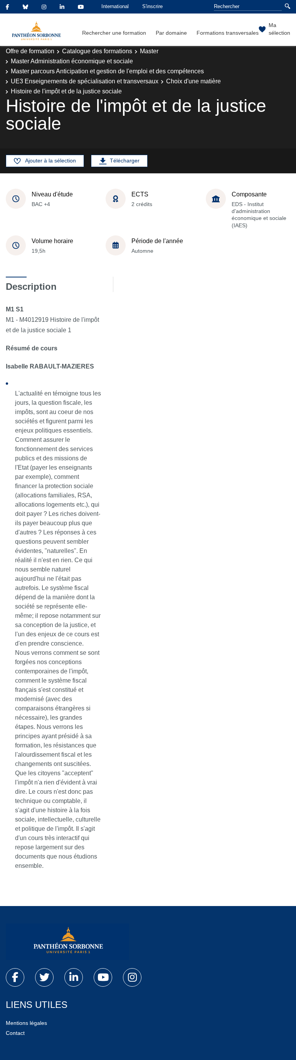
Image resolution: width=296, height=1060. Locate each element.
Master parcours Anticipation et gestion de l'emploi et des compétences (107, 71)
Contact (15, 1033)
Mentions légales (26, 1023)
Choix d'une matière (193, 81)
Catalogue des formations (97, 51)
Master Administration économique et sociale (72, 61)
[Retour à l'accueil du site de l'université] (67, 941)
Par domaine (171, 33)
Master (149, 51)
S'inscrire (152, 6)
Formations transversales (228, 33)
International (115, 6)
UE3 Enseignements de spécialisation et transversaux (84, 81)
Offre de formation (30, 51)
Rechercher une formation (114, 33)
